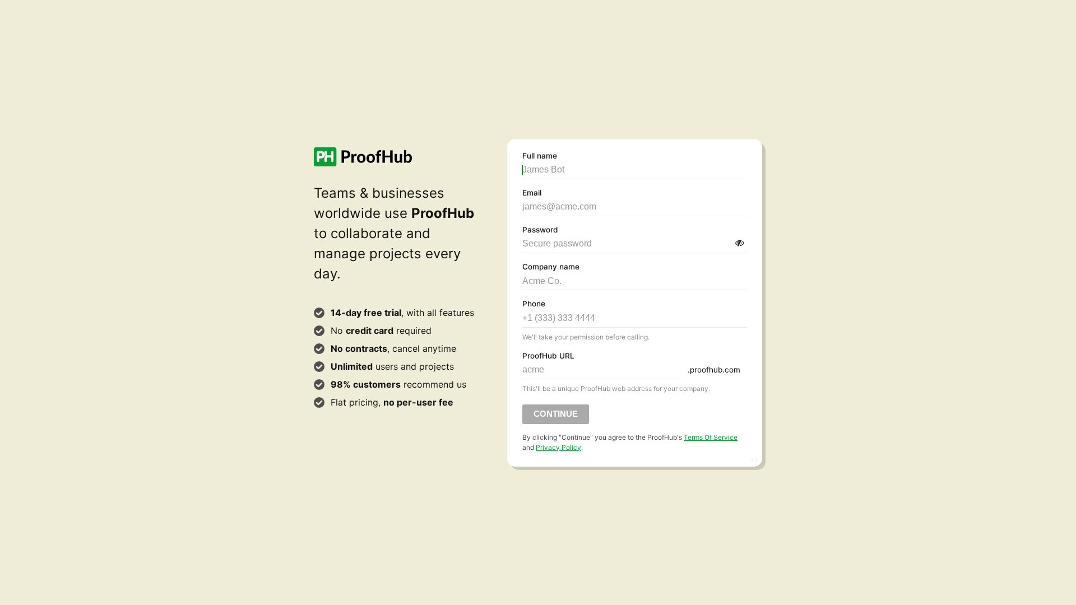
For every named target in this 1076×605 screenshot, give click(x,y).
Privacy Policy (558, 447)
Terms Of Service (711, 437)
